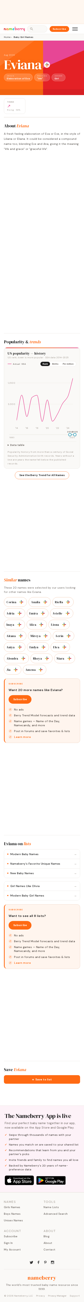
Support (75, 1295)
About (48, 1243)
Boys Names (12, 1213)
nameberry (42, 1277)
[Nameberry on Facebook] (38, 1261)
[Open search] (37, 28)
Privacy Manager (57, 1295)
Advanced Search (56, 1213)
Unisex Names (13, 1220)
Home (7, 37)
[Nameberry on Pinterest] (45, 1261)
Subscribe (59, 29)
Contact (49, 1249)
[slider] (69, 434)
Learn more (22, 737)
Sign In (8, 1243)
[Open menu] (75, 28)
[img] (42, 400)
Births (55, 364)
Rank (45, 364)
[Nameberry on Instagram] (53, 1261)
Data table (17, 445)
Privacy (40, 1295)
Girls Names (12, 1207)
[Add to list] (47, 65)
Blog (46, 1236)
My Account (12, 1249)
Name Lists (51, 1207)
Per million (68, 364)
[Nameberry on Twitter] (31, 1261)
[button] (42, 1079)
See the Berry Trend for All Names (42, 475)
